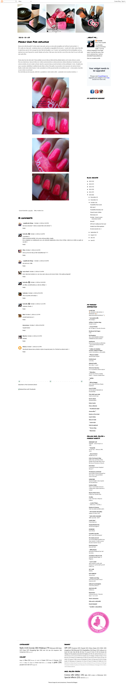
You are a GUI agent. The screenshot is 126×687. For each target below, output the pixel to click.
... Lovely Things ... (94, 503)
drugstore (56, 650)
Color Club (72, 652)
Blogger (75, 682)
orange (49, 662)
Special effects (70, 678)
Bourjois (66, 657)
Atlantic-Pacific (93, 363)
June (92, 240)
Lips (49, 650)
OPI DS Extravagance (94, 526)
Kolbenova (91, 589)
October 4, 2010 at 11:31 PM (37, 304)
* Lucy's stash (92, 561)
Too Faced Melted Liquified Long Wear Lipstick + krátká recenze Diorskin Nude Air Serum (97, 541)
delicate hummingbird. (95, 584)
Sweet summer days (94, 396)
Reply (24, 228)
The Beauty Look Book (95, 472)
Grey (50, 660)
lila (44, 662)
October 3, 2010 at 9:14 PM (37, 271)
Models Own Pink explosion (97, 226)
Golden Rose (80, 657)
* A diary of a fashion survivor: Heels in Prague (95, 349)
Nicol (24, 314)
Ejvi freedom (92, 335)
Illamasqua (72, 661)
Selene (94, 661)
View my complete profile (93, 58)
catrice (96, 654)
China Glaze (92, 648)
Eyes (60, 648)
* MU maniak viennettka (95, 511)
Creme (67, 675)
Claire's (90, 659)
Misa (85, 661)
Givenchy (99, 663)
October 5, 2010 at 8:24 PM (37, 325)
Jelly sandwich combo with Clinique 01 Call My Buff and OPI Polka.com (97, 565)
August (92, 235)
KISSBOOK (91, 529)
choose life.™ (92, 411)
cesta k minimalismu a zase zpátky (97, 352)
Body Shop (73, 663)
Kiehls (72, 664)
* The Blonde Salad (94, 408)
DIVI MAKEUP (92, 573)
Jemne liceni (92, 575)
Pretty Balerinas (93, 522)
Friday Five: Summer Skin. (95, 494)
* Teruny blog (92, 428)
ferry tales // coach (93, 365)
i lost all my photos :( (94, 585)
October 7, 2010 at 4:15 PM (34, 346)
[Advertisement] (94, 145)
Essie (65, 652)
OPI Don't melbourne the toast (98, 224)
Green (43, 660)
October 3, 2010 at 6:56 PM (41, 261)
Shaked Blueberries (94, 525)
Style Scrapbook (93, 425)
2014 (90, 184)
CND (65, 655)
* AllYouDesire (93, 550)
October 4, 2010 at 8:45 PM (35, 293)
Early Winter (92, 530)
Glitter (77, 675)
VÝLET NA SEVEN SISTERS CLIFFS (96, 509)
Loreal (88, 652)
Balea (97, 655)
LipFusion (77, 664)
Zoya (94, 650)
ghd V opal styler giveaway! (95, 535)
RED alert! (93, 207)
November (93, 200)
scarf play (91, 360)
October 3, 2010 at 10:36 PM (37, 282)
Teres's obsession (93, 598)
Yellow (25, 662)
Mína (24, 250)
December (93, 197)
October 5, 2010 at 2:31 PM (33, 314)
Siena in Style (92, 419)
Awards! (92, 221)
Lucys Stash (26, 271)
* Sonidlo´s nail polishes (95, 607)
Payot (89, 661)
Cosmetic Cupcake (94, 533)
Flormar (93, 663)
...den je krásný (93, 454)
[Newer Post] (19, 382)
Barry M (103, 655)
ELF (101, 659)
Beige (21, 660)
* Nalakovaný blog (94, 578)
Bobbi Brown (67, 663)
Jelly (86, 675)
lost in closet (92, 398)
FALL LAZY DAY (92, 547)
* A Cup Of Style (93, 326)
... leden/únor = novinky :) (95, 504)
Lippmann (79, 661)
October (93, 202)
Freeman (72, 657)
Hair (44, 650)
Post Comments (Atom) (31, 384)
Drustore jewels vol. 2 (95, 229)
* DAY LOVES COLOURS (95, 516)
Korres (70, 655)
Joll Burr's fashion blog (95, 322)
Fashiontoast (92, 359)
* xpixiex (91, 378)
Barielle (84, 659)
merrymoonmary (62, 682)
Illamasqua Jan (94, 215)
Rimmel (76, 650)
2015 (90, 181)
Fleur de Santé (87, 663)
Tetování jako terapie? (94, 356)
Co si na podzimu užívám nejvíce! (97, 369)
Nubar (66, 659)
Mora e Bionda (93, 406)
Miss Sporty (97, 657)
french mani (38, 662)
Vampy (56, 660)
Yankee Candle (71, 666)
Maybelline (86, 650)
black (31, 662)
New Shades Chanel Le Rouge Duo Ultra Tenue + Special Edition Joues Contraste (97, 475)
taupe (34, 664)
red (28, 665)
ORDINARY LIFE (93, 442)
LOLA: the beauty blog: (95, 458)
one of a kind (92, 388)
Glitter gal (104, 663)
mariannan (92, 341)
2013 (90, 186)
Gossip (32, 648)
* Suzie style (92, 422)
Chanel (83, 648)
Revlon (103, 652)
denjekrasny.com (93, 455)
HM (86, 657)
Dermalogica (92, 319)
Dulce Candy (92, 403)
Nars (103, 657)
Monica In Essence (94, 507)
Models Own (40, 210)
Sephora (86, 654)
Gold (38, 660)
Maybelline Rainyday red (96, 210)
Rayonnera (92, 592)
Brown (32, 660)
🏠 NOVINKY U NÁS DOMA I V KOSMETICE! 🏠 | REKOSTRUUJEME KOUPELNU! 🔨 (97, 314)
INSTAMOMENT (92, 400)
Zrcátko (91, 497)
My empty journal (94, 538)
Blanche (25, 336)
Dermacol (96, 659)
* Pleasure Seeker (93, 355)
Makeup (42, 648)
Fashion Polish (93, 485)
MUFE (79, 655)
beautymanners (93, 545)
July (92, 237)
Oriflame (102, 650)
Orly (93, 652)
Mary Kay (82, 664)
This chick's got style (94, 394)
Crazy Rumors (80, 663)
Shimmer (100, 675)
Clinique (66, 654)
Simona (25, 346)
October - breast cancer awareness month (96, 218)
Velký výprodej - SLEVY (94, 517)
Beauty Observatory (94, 493)
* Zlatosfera (92, 372)
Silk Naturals (91, 664)
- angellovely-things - (28, 223)
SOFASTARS (92, 479)
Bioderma (102, 654)
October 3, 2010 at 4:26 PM (37, 234)
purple (22, 665)
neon (81, 677)
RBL (79, 652)
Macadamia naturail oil (76, 654)
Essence (74, 648)
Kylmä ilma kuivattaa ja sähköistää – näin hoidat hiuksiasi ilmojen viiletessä (97, 344)
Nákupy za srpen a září (94, 513)
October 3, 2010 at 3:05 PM (41, 223)
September (94, 232)
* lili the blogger (93, 382)
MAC (101, 648)
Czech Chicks (92, 417)
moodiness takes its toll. (95, 556)
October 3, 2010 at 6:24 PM (33, 250)
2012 (90, 189)
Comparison (23, 652)
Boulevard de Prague (94, 331)
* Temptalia (92, 448)
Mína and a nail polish (95, 601)
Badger (92, 655)
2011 (90, 192)
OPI (65, 648)
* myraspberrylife (93, 318)
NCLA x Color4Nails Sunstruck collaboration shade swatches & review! (96, 488)
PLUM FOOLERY (93, 604)
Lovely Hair (92, 310)
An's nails (91, 569)
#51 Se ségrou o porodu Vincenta (97, 328)
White (21, 662)
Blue (26, 660)
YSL (91, 654)
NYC (98, 652)
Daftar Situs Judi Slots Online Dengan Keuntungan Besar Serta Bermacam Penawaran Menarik (97, 461)
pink (55, 662)
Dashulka (25, 210)
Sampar (71, 659)
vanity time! (92, 520)
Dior (83, 652)
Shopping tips (34, 650)
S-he (87, 664)
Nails (22, 648)
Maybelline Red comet (96, 205)
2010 (90, 195)
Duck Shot (92, 466)
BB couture (78, 659)
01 (89, 379)
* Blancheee (92, 431)
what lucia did (92, 588)
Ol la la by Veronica (94, 368)
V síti (90, 332)
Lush (75, 655)
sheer (86, 677)
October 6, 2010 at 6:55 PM (34, 336)
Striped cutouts (92, 324)
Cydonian (25, 293)
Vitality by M (101, 661)
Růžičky (91, 571)
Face (24, 650)
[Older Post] (82, 382)
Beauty (29, 652)
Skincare (52, 648)
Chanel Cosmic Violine (95, 212)
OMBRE (93, 675)
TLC (101, 664)
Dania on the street (94, 414)
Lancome (90, 657)
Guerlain (67, 664)
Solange (97, 664)
